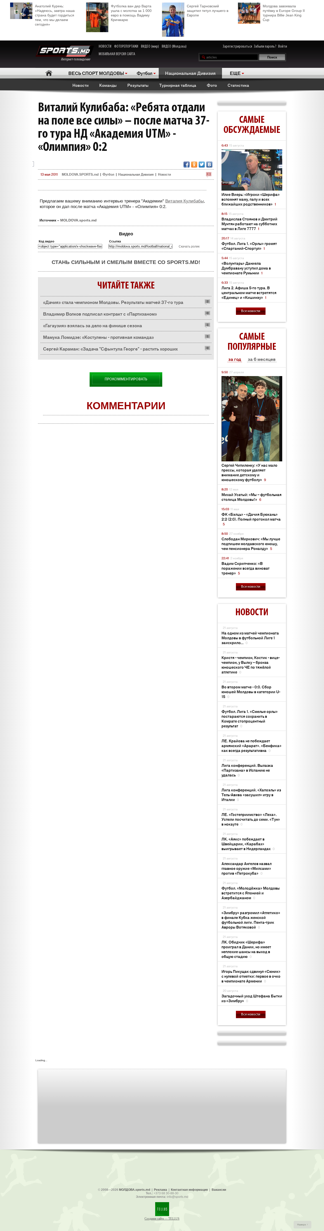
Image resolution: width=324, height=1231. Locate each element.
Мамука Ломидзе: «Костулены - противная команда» (98, 337)
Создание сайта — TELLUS (162, 1218)
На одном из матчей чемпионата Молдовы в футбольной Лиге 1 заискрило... (250, 637)
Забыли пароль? (265, 47)
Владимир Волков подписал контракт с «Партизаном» (100, 314)
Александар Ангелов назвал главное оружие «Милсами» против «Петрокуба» (246, 868)
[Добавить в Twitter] (202, 164)
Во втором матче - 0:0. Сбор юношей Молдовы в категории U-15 (250, 691)
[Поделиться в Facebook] (187, 164)
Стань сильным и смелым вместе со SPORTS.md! (126, 262)
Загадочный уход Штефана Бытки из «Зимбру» (251, 998)
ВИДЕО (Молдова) (174, 47)
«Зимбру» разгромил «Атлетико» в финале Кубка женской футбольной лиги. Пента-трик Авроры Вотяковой (250, 919)
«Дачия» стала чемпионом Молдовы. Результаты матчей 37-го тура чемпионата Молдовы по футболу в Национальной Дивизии (113, 303)
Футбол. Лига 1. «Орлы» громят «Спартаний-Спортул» (249, 246)
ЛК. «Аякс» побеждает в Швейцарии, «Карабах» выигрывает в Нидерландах (248, 843)
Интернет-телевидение (77, 59)
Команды (108, 85)
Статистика (238, 85)
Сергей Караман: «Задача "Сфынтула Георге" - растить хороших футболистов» (110, 349)
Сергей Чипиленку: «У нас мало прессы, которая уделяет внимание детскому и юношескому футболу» (249, 472)
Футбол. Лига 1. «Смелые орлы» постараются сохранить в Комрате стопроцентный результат (249, 718)
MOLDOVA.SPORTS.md (80, 174)
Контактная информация (189, 1190)
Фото (212, 85)
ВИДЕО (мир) (150, 47)
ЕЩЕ (235, 73)
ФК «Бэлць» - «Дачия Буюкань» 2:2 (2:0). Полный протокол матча (251, 519)
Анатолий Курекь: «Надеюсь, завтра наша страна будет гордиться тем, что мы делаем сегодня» (55, 15)
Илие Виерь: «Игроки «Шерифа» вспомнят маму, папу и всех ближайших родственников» (250, 199)
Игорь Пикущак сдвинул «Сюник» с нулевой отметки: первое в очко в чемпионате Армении (250, 976)
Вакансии (219, 1190)
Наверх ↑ (302, 1224)
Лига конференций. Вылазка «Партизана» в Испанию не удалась (247, 770)
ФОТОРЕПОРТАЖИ (126, 47)
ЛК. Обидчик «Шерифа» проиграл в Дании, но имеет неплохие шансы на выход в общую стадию (246, 949)
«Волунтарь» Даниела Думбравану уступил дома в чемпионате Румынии (246, 268)
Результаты (138, 85)
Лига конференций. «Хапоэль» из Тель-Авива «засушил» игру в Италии (251, 794)
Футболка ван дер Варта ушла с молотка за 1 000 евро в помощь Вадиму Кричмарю (131, 13)
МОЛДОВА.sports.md (134, 1190)
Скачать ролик (189, 246)
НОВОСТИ (105, 47)
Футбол (144, 73)
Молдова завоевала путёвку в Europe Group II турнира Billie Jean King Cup (284, 13)
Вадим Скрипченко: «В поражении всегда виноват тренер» (245, 568)
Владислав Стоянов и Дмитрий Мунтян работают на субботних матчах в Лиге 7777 (249, 223)
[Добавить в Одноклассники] (194, 164)
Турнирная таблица (177, 85)
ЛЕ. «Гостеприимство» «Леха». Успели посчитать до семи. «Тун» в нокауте (250, 819)
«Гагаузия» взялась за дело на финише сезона (92, 325)
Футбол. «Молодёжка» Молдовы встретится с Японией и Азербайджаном (250, 893)
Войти (282, 47)
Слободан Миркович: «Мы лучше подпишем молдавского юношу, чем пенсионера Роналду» (250, 543)
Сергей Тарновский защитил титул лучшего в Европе (207, 10)
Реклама (160, 1190)
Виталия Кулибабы (184, 201)
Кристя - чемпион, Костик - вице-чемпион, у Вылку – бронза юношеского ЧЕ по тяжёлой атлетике (250, 664)
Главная (48, 73)
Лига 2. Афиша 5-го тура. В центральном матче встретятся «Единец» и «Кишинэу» (248, 292)
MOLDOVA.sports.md (78, 220)
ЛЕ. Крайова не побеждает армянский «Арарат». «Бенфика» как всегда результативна (251, 745)
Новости (80, 85)
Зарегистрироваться (237, 47)
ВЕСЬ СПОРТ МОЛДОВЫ (96, 73)
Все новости (250, 311)
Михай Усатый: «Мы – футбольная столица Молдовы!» (251, 497)
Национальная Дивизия (190, 73)
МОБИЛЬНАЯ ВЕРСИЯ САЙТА (117, 54)
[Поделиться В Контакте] (209, 164)
